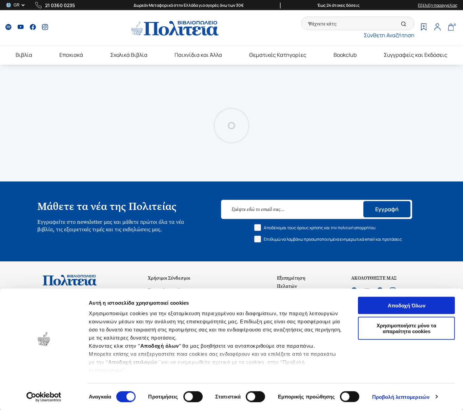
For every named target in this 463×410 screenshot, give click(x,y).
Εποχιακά (71, 55)
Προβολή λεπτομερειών (400, 397)
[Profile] (437, 28)
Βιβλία (24, 55)
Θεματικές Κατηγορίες (277, 55)
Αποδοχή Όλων (406, 305)
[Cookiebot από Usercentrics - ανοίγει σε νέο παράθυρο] (44, 397)
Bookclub (345, 55)
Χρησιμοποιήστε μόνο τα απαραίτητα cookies (406, 328)
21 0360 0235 (60, 5)
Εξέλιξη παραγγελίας (438, 5)
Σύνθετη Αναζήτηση (389, 35)
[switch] (193, 396)
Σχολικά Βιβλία (128, 55)
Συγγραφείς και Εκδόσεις (415, 55)
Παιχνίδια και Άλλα (198, 55)
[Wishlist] (423, 28)
